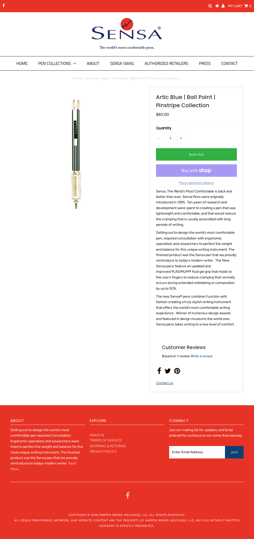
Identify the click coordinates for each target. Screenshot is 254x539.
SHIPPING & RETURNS (108, 446)
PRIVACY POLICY (103, 451)
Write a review (201, 356)
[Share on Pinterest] (177, 372)
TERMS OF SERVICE (106, 440)
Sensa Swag (122, 63)
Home (22, 63)
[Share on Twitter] (167, 372)
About (93, 63)
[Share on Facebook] (159, 372)
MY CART (240, 6)
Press (205, 63)
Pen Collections (54, 63)
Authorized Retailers (166, 63)
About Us (97, 435)
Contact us (164, 383)
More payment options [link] (196, 183)
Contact (229, 63)
